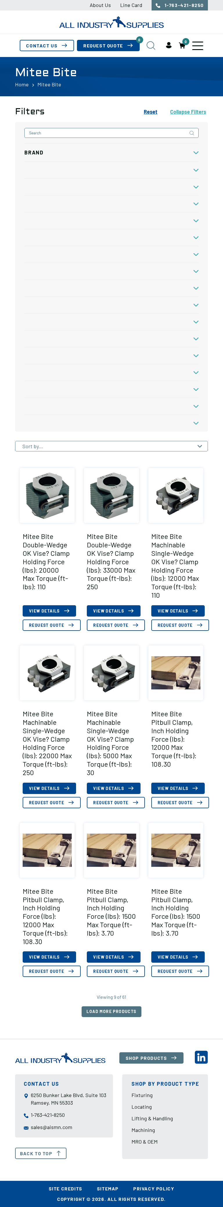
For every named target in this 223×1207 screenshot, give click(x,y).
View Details (44, 610)
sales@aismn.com (51, 1127)
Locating (142, 1106)
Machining (143, 1130)
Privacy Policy (153, 1188)
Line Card (131, 5)
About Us (100, 5)
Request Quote (111, 44)
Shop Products (146, 1058)
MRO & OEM (145, 1141)
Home (22, 84)
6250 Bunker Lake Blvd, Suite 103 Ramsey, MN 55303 (68, 1099)
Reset (150, 111)
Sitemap (108, 1188)
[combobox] (111, 446)
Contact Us (41, 45)
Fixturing (142, 1095)
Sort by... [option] (32, 446)
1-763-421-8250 (183, 5)
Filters (188, 111)
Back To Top (36, 1153)
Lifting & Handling (152, 1118)
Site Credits (65, 1188)
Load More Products (111, 1011)
